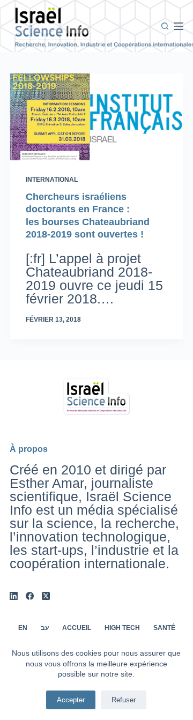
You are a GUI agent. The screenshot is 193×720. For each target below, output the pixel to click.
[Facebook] (30, 596)
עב (45, 628)
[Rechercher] (164, 26)
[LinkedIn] (14, 596)
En (22, 628)
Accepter (71, 700)
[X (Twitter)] (46, 596)
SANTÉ (164, 628)
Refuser (124, 700)
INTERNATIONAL (52, 179)
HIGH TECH (122, 628)
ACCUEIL (76, 628)
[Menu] (178, 26)
